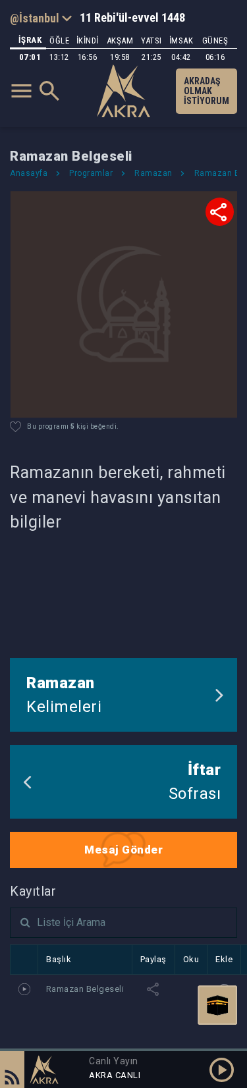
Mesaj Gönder (123, 849)
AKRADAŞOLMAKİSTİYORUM (206, 91)
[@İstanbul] (41, 18)
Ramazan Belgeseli (85, 989)
